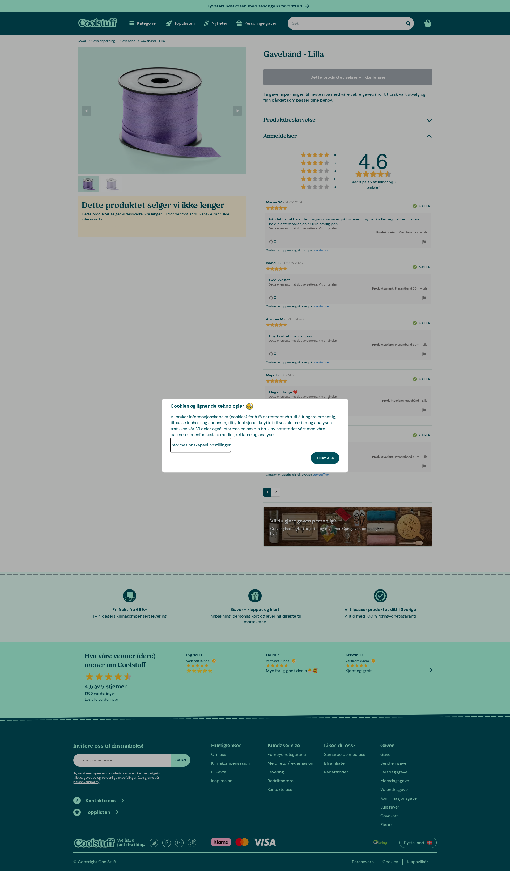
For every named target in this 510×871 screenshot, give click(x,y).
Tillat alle (325, 458)
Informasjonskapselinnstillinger (201, 445)
